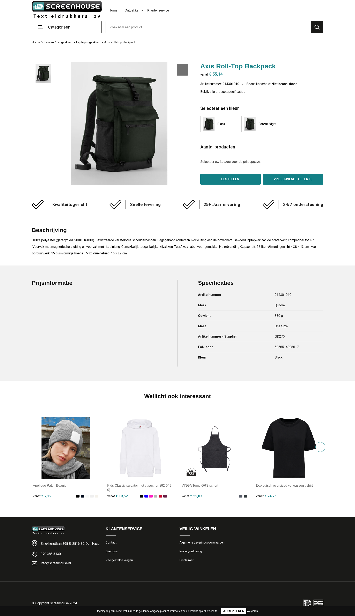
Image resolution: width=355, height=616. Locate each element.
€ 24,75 (266, 496)
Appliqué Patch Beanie (50, 485)
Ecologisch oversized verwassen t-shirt (284, 485)
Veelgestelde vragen (119, 560)
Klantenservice (158, 10)
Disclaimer (187, 560)
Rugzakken (65, 42)
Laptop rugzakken (88, 42)
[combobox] (208, 27)
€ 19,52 (117, 496)
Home (113, 10)
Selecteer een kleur (219, 108)
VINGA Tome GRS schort (200, 485)
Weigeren (252, 611)
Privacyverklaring (191, 551)
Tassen (49, 42)
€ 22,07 (192, 496)
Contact (111, 542)
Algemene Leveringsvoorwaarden (202, 542)
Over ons (112, 551)
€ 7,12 (42, 496)
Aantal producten (217, 146)
